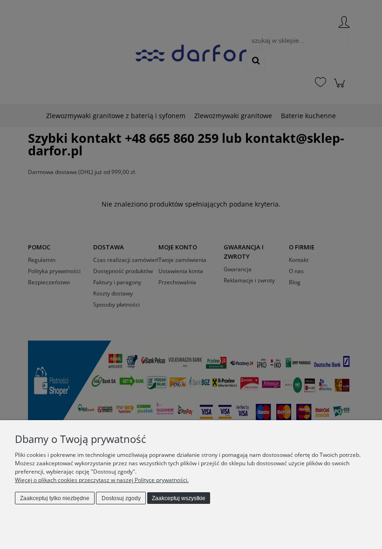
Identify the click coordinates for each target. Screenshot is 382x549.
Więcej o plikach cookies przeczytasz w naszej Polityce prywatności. (102, 480)
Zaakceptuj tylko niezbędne (54, 498)
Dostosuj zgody (121, 498)
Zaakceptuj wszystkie (178, 498)
